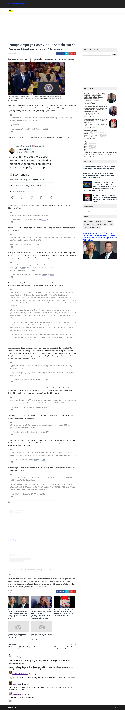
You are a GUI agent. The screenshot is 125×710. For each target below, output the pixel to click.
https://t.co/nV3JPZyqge (27, 270)
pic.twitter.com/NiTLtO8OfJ (26, 428)
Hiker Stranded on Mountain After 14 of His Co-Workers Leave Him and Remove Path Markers (99, 167)
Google (110, 221)
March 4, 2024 (39, 494)
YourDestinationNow (17, 3)
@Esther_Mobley (21, 267)
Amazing (91, 221)
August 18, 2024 (42, 129)
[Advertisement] (42, 28)
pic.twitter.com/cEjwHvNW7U (30, 240)
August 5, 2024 (39, 459)
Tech (98, 227)
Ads (85, 221)
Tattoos (92, 227)
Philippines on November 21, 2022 (55, 415)
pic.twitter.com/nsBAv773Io (66, 455)
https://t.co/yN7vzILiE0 (34, 403)
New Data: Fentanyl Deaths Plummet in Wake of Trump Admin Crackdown (17, 635)
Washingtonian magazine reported (36, 283)
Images (99, 224)
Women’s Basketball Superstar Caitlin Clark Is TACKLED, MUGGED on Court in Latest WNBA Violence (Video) (64, 612)
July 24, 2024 (44, 432)
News (9, 592)
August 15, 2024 (44, 219)
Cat (104, 221)
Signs (85, 227)
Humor (93, 224)
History (86, 224)
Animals (98, 221)
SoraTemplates (12, 707)
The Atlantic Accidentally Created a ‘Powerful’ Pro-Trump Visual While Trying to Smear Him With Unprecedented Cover (99, 175)
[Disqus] (42, 678)
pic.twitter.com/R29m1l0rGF (37, 490)
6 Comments (11, 55)
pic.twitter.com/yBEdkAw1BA (53, 403)
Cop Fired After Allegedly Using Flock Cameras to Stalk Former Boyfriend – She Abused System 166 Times (41, 636)
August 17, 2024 (42, 380)
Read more (92, 103)
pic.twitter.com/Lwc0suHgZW (39, 215)
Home (11, 10)
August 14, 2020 (48, 274)
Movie (105, 224)
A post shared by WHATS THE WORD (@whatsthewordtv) (34, 570)
